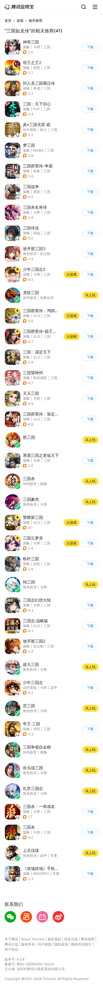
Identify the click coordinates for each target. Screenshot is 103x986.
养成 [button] (36, 88)
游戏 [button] (20, 20)
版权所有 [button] (28, 944)
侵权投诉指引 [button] (81, 944)
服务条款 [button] (54, 939)
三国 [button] (46, 47)
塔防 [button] (36, 67)
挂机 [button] (36, 564)
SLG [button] (36, 316)
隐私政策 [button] (61, 944)
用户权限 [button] (45, 944)
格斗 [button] (43, 129)
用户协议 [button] (11, 949)
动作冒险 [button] (30, 129)
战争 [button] (53, 687)
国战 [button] (36, 233)
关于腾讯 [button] (11, 939)
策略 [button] (26, 47)
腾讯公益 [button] (11, 944)
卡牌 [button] (36, 47)
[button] (19, 6)
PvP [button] (36, 109)
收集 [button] (36, 171)
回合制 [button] (45, 254)
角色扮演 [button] (30, 254)
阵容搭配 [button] (40, 378)
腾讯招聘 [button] (87, 939)
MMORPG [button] (41, 873)
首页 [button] (8, 20)
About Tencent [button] (33, 939)
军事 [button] (56, 873)
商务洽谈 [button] (71, 939)
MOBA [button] (38, 150)
